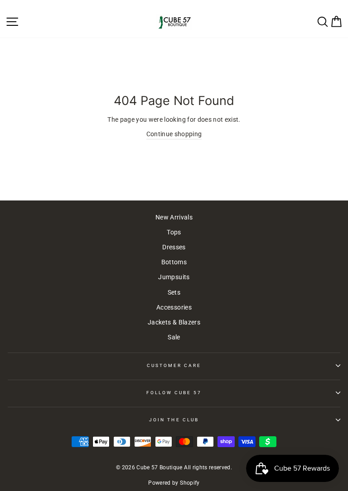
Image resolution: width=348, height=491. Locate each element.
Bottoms (174, 262)
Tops (174, 232)
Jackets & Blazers (174, 322)
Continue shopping (174, 134)
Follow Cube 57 (174, 392)
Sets (174, 292)
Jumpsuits (173, 277)
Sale (174, 337)
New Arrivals (174, 217)
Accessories (174, 307)
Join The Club (174, 419)
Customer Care (174, 365)
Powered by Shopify (173, 483)
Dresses (173, 247)
